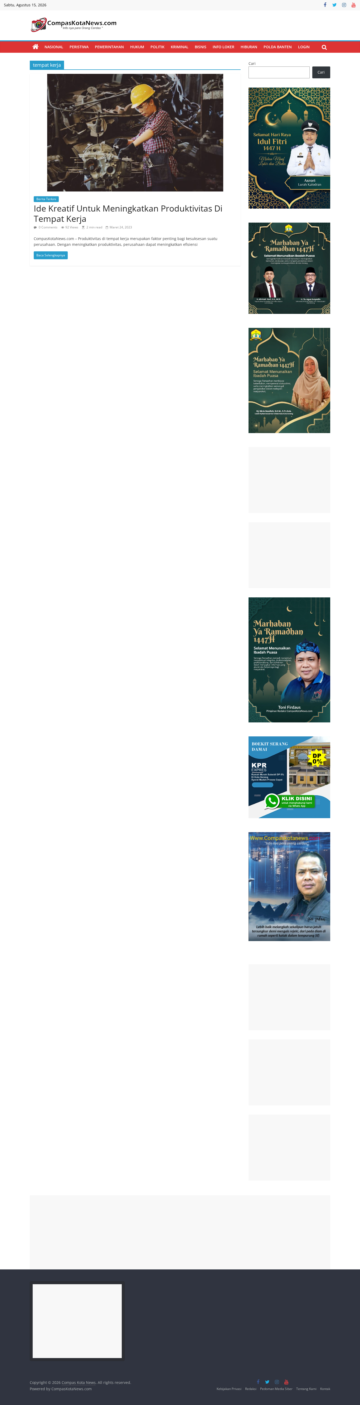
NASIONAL (54, 46)
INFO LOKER (223, 46)
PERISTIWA (79, 46)
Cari (252, 63)
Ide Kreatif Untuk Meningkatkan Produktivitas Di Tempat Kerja (128, 213)
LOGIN (304, 46)
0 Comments (47, 227)
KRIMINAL (179, 46)
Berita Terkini (46, 199)
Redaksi (250, 1389)
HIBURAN (249, 46)
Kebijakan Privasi (229, 1389)
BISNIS (200, 46)
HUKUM (137, 46)
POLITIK (157, 46)
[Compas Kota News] (35, 46)
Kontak (325, 1389)
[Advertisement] (289, 480)
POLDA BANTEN (278, 46)
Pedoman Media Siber (276, 1389)
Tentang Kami (306, 1389)
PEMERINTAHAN (109, 46)
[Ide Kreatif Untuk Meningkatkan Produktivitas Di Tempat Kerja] (135, 77)
